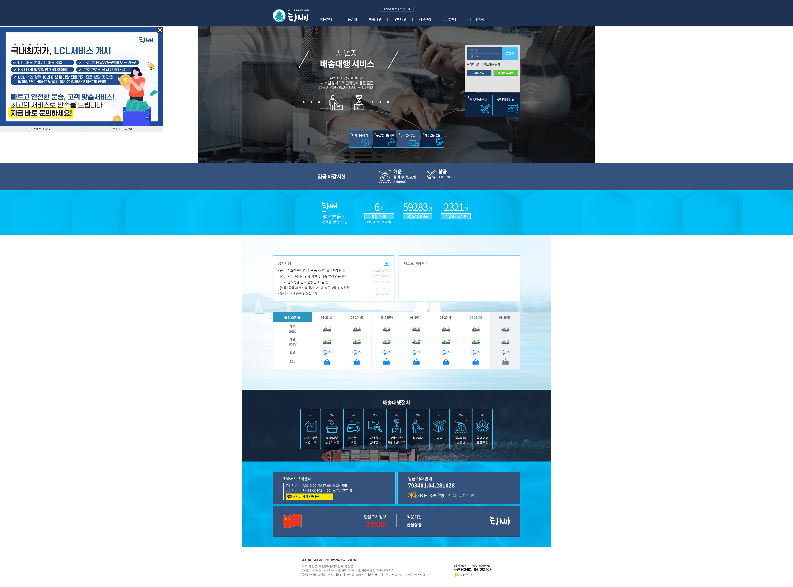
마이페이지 (476, 19)
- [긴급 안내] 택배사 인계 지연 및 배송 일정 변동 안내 (312, 276)
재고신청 (425, 19)
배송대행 (375, 19)
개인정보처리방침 (335, 559)
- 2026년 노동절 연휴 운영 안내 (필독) (303, 282)
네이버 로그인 (506, 72)
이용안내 (326, 19)
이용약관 (318, 559)
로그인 (510, 53)
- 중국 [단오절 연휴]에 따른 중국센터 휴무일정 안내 (311, 270)
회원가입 (479, 72)
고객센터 (450, 19)
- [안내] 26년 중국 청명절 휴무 (298, 293)
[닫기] (160, 30)
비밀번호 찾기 (492, 64)
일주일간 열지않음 (122, 129)
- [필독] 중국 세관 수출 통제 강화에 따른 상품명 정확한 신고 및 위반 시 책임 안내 (317, 288)
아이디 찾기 (473, 64)
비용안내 (350, 19)
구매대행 (400, 19)
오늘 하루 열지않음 (41, 129)
